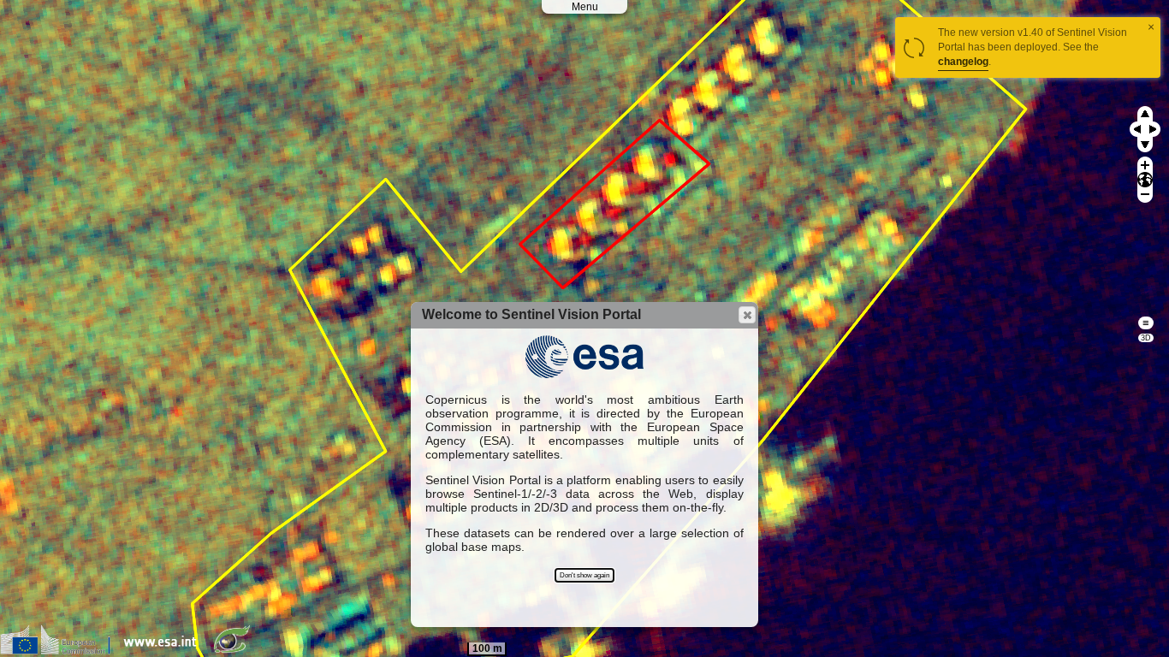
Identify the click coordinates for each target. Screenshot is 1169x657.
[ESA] (164, 650)
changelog (963, 62)
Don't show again (584, 575)
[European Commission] (59, 650)
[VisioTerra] (235, 650)
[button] (747, 314)
